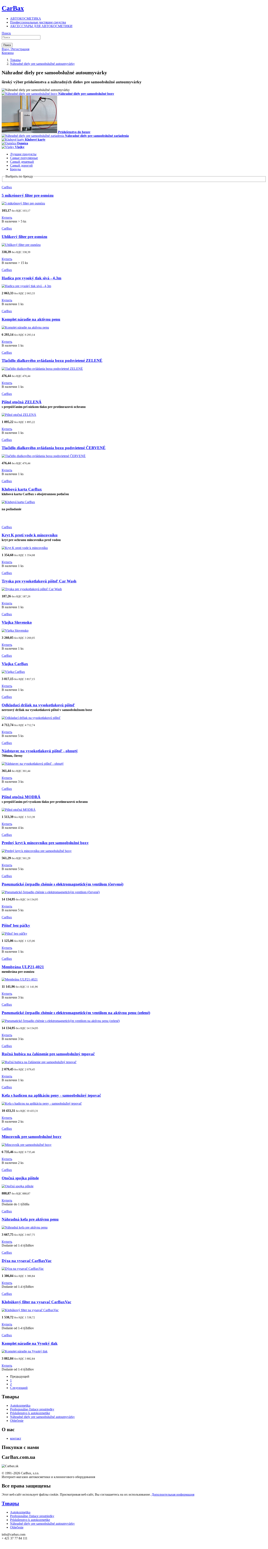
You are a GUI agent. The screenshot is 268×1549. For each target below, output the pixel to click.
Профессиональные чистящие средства (38, 22)
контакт (15, 1438)
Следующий (19, 1388)
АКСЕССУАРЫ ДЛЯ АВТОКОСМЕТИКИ (41, 26)
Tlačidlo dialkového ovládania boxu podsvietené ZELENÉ (52, 360)
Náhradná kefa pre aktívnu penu (30, 1219)
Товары (10, 1503)
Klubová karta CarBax (22, 489)
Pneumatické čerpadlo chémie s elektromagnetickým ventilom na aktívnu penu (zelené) (76, 1012)
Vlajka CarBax (15, 664)
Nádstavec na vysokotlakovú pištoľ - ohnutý (40, 751)
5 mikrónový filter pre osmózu (28, 195)
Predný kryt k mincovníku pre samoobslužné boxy (45, 843)
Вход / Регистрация (15, 49)
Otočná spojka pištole (20, 1178)
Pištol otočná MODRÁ (21, 797)
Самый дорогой (21, 165)
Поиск (6, 33)
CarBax (13, 8)
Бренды (15, 169)
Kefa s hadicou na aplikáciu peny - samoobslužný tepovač (51, 1095)
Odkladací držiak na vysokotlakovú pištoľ (38, 705)
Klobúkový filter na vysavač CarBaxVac (36, 1302)
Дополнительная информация (173, 1494)
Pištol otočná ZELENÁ (21, 402)
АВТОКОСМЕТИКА (25, 18)
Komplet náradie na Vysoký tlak (30, 1343)
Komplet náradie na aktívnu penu (31, 319)
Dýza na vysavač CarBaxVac (27, 1260)
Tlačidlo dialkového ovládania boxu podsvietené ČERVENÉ (54, 448)
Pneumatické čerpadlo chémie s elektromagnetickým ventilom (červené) (62, 884)
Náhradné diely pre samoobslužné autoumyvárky (42, 1417)
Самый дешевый (22, 161)
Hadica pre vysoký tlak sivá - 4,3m (31, 278)
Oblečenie (16, 1420)
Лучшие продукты (23, 154)
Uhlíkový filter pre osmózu (24, 236)
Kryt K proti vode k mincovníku (30, 535)
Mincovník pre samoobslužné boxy (32, 1136)
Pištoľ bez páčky (16, 925)
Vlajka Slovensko (17, 622)
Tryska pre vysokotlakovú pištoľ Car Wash (39, 581)
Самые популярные (24, 158)
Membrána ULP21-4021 (23, 967)
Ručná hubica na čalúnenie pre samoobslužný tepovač (48, 1054)
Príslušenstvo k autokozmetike (30, 1413)
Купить (7, 217)
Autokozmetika (20, 1405)
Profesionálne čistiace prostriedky (32, 1409)
